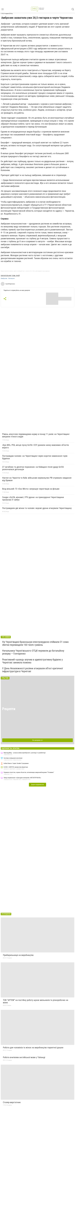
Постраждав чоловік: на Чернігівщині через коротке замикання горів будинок (34, 457)
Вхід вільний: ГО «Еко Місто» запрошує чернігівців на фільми (30, 489)
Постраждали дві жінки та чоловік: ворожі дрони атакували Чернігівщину (37, 508)
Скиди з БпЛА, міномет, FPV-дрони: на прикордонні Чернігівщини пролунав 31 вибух (33, 498)
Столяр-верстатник (12, 1102)
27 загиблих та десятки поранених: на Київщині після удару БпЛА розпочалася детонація (33, 468)
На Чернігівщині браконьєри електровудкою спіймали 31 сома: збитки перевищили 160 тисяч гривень (35, 643)
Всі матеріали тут (37, 740)
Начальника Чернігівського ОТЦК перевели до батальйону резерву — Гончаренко (33, 652)
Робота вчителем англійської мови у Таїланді (24, 1057)
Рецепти (8, 709)
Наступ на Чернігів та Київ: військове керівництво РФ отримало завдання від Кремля (36, 479)
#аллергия (11, 278)
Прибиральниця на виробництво (18, 955)
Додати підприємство (37, 784)
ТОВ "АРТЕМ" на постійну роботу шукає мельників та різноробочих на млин (35, 1001)
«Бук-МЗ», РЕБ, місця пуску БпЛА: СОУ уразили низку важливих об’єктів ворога (35, 446)
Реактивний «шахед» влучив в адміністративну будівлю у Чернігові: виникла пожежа (32, 661)
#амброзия (4, 278)
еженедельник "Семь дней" (10, 276)
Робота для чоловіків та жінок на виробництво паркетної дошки (33, 1047)
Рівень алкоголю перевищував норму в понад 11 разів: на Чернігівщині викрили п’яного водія (35, 435)
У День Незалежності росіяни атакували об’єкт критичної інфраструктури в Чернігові (32, 670)
